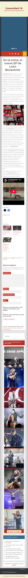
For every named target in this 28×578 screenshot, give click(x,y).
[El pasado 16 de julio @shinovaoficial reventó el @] (14, 377)
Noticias (9, 258)
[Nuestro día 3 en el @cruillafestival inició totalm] (14, 458)
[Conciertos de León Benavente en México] (17, 228)
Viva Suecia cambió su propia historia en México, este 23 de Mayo (13, 549)
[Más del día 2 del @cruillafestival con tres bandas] (14, 478)
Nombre (6, 289)
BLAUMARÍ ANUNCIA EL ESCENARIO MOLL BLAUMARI (12, 557)
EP (19, 258)
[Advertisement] (14, 31)
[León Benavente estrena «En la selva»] (7, 228)
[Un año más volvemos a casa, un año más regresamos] (14, 519)
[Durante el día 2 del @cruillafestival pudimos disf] (14, 499)
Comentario (7, 273)
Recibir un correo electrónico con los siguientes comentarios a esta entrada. (13, 309)
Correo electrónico (8, 294)
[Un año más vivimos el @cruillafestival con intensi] (14, 398)
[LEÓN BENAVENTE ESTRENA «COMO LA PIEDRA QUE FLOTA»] (7, 239)
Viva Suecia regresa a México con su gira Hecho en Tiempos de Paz (13, 553)
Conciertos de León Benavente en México (17, 232)
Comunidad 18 (14, 8)
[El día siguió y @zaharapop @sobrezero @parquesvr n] (14, 438)
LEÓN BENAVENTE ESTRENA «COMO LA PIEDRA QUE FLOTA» (6, 246)
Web (4, 300)
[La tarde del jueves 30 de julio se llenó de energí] (14, 357)
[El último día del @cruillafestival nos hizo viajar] (14, 418)
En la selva (16, 258)
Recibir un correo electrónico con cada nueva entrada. (13, 315)
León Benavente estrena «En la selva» (7, 232)
